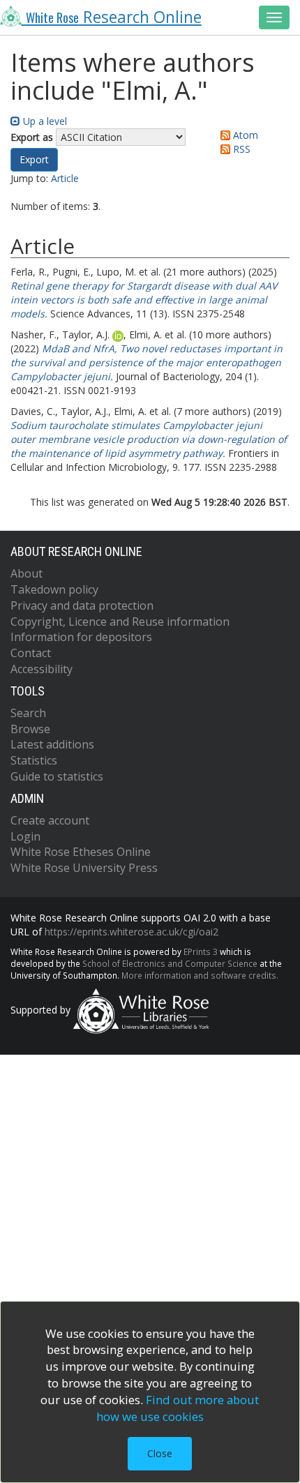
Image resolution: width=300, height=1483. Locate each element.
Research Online (114, 17)
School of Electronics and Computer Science (169, 963)
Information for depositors (81, 637)
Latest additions (52, 744)
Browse (30, 729)
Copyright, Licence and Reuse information (120, 621)
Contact (30, 653)
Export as (31, 137)
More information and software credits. (199, 975)
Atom (244, 135)
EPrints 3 (200, 951)
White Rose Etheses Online (80, 851)
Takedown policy (54, 589)
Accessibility (41, 669)
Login (25, 836)
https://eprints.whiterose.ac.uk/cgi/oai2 (131, 931)
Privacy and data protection (81, 605)
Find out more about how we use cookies (178, 1408)
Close (159, 1453)
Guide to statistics (56, 776)
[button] (34, 160)
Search (28, 713)
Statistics (33, 760)
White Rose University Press (84, 867)
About (26, 573)
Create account (49, 820)
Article (65, 178)
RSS (240, 149)
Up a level (43, 121)
